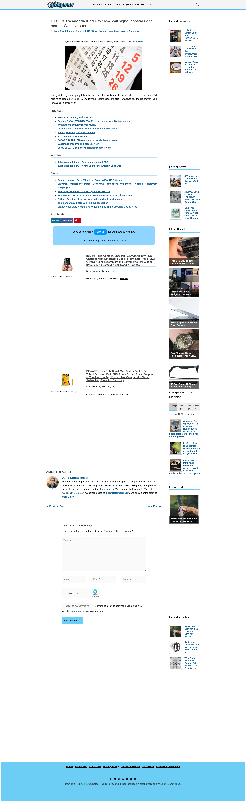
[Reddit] (134, 779)
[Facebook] (111, 779)
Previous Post (55, 506)
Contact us (95, 766)
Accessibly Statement (168, 766)
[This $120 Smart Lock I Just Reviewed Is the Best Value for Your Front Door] (176, 35)
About (69, 766)
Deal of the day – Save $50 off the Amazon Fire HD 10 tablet (90, 180)
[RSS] (131, 779)
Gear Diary (68, 497)
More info (124, 279)
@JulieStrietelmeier (73, 493)
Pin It (77, 220)
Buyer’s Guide (131, 4)
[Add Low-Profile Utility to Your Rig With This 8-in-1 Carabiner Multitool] (176, 647)
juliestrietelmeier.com (117, 493)
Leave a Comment (129, 31)
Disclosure (148, 766)
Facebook (66, 220)
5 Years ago (180, 407)
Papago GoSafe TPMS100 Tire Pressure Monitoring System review (94, 121)
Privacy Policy (111, 766)
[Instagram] (119, 779)
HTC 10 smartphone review (72, 136)
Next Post (154, 506)
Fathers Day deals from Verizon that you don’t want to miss (90, 199)
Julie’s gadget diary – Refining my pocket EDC (83, 162)
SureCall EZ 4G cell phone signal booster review (84, 148)
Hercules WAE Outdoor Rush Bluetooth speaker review (88, 128)
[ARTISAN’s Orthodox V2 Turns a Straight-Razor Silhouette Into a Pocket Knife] (176, 631)
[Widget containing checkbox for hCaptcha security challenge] (80, 593)
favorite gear (107, 489)
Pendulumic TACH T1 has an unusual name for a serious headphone (95, 195)
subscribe (76, 611)
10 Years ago (188, 407)
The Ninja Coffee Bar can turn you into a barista (84, 191)
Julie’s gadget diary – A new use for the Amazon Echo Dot (89, 166)
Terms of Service (130, 766)
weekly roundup (109, 31)
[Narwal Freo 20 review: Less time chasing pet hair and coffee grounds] (176, 67)
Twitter (55, 220)
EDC (143, 4)
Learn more (137, 42)
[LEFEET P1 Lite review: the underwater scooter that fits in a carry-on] (176, 51)
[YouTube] (127, 779)
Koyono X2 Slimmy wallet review (75, 117)
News (95, 31)
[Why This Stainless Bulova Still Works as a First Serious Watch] (176, 663)
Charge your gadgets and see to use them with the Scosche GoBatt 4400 (97, 206)
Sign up (100, 232)
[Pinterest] (123, 779)
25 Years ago (196, 407)
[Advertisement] (68, 322)
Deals (118, 4)
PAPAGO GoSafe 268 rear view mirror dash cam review (88, 140)
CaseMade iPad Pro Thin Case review (78, 144)
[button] (197, 4)
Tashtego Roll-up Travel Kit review (76, 132)
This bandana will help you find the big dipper (83, 203)
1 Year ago (173, 406)
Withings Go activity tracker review (77, 125)
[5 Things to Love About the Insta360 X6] (176, 181)
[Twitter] (115, 779)
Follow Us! (81, 766)
